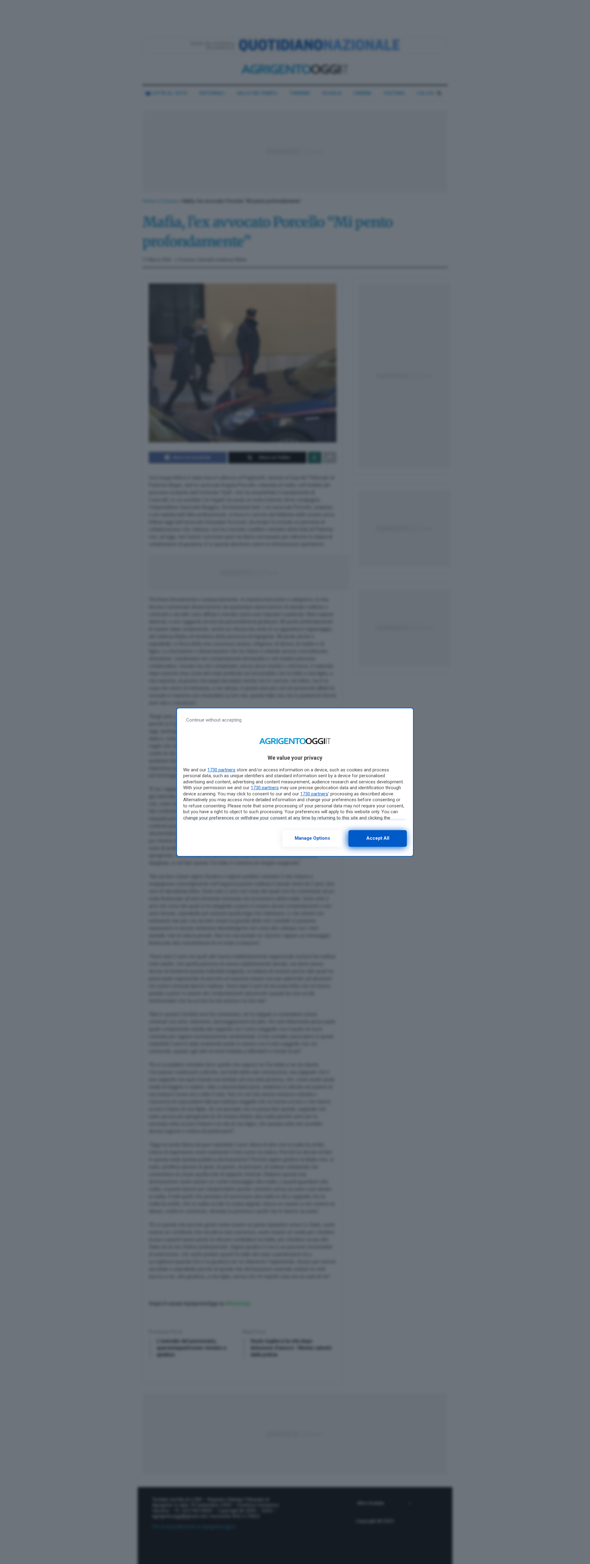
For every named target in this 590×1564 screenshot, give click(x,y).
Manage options (312, 838)
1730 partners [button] (221, 770)
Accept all (377, 838)
